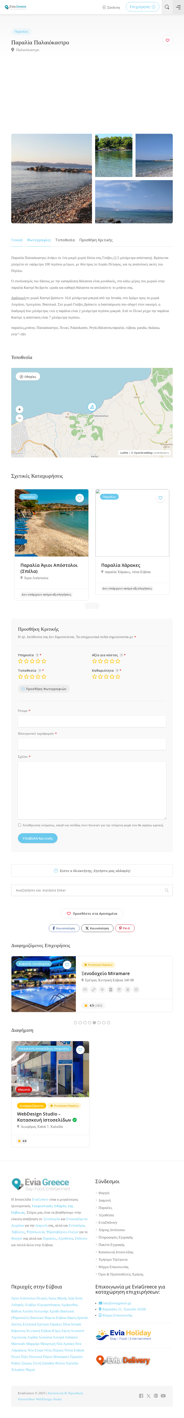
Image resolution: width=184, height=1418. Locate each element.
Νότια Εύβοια (74, 1350)
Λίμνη (66, 1331)
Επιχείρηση (140, 6)
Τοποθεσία (65, 239)
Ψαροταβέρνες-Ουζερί (62, 1232)
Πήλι (25, 1357)
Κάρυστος (18, 1331)
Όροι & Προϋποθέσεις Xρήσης (121, 1274)
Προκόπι (76, 1357)
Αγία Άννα (75, 1298)
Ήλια (67, 1324)
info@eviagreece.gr (116, 1303)
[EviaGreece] (15, 7)
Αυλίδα (28, 1311)
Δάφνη (72, 1318)
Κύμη (56, 1331)
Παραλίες (21, 31)
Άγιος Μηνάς (57, 1298)
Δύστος (16, 1324)
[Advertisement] (92, 100)
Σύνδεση (113, 7)
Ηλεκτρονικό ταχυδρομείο (37, 733)
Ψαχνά (30, 1370)
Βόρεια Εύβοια (56, 1318)
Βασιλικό (37, 1318)
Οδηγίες (30, 377)
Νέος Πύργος (54, 1350)
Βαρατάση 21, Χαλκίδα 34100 (123, 1309)
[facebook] (141, 1396)
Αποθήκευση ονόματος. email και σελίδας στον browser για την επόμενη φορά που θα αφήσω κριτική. (93, 825)
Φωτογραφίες (39, 239)
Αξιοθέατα (65, 1238)
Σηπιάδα (48, 1363)
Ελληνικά (30, 1324)
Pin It (126, 928)
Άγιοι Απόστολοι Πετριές (29, 1298)
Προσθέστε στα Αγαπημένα (95, 913)
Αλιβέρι (30, 1305)
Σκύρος (27, 1363)
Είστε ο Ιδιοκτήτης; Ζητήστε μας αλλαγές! (94, 870)
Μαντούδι (18, 1344)
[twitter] (148, 1396)
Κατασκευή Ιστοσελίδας (116, 1252)
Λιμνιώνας (19, 1337)
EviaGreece (40, 1199)
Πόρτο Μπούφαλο (56, 1357)
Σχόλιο (24, 756)
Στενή (37, 1363)
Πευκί (16, 1357)
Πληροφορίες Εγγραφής (116, 1237)
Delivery (81, 1238)
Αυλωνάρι (41, 1311)
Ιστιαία (76, 1324)
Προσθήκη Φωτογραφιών (46, 689)
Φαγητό (16, 1238)
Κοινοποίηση (65, 928)
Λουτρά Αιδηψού (65, 1337)
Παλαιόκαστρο (27, 50)
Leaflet (124, 452)
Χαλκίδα (72, 1363)
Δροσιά (82, 1318)
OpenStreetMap (143, 452)
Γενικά (17, 239)
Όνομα (24, 710)
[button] (19, 409)
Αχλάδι (54, 1311)
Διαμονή (41, 1225)
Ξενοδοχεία (51, 1219)
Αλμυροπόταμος (49, 1305)
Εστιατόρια (77, 1225)
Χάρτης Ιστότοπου (112, 1230)
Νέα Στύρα (36, 1350)
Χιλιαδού (18, 1370)
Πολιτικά (36, 1357)
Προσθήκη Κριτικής (96, 239)
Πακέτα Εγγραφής (112, 1245)
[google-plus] (156, 1396)
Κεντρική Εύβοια (39, 1331)
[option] (51, 545)
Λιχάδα (32, 1337)
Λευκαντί (77, 1331)
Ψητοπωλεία (35, 1232)
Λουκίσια (45, 1337)
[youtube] (163, 1396)
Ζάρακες (56, 1324)
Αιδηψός (17, 1305)
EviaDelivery (108, 1222)
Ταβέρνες (18, 1232)
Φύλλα (60, 1363)
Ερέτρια (43, 1324)
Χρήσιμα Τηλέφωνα (113, 1259)
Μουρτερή (48, 1344)
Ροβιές (16, 1363)
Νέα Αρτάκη (65, 1344)
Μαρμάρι (33, 1344)
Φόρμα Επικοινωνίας (114, 1267)
